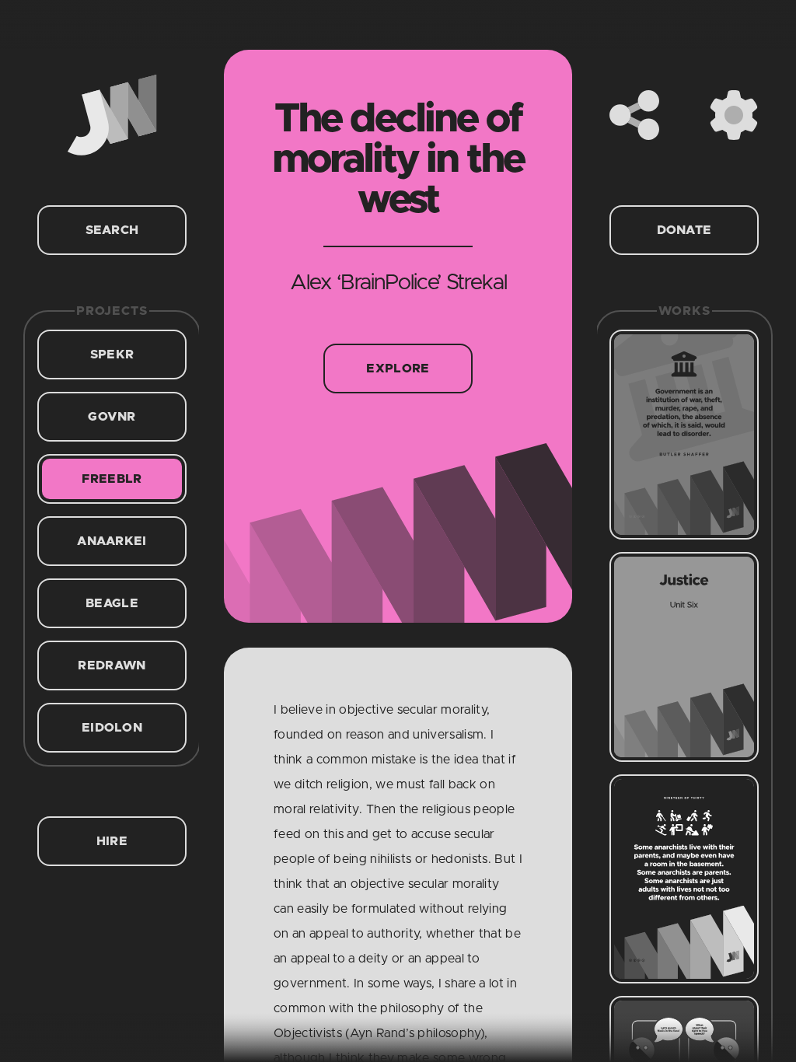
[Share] (634, 115)
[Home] (112, 115)
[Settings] (734, 115)
